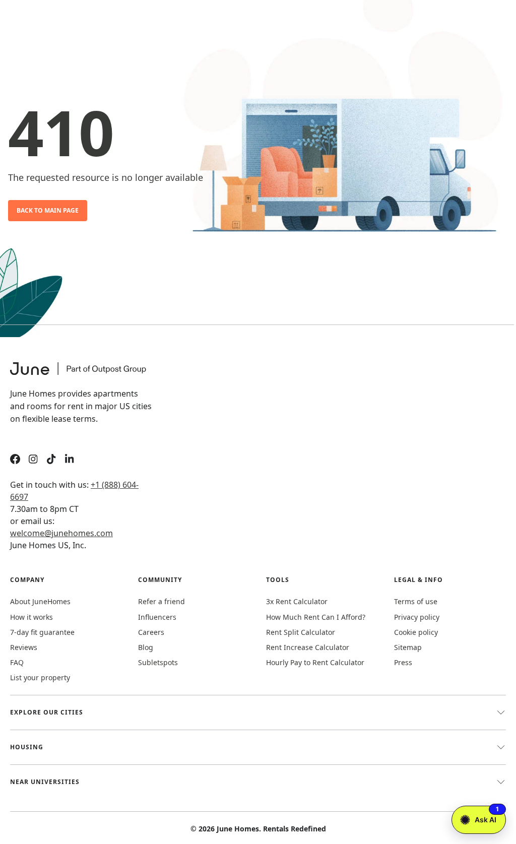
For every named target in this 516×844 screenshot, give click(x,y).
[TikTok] (51, 460)
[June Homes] (83, 374)
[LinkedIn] (69, 460)
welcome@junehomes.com (61, 533)
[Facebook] (15, 460)
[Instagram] (33, 460)
